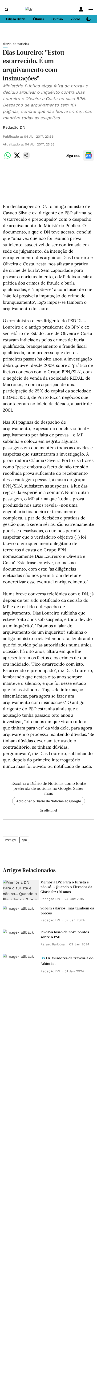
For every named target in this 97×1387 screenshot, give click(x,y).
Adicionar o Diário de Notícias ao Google (48, 801)
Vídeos (75, 19)
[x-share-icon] (17, 158)
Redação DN (14, 127)
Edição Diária (15, 19)
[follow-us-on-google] (88, 155)
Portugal (10, 840)
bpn (24, 840)
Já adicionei (48, 810)
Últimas (38, 19)
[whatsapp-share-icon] (7, 158)
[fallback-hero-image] (21, 890)
